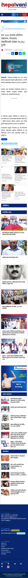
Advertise (4, 545)
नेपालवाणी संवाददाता (8, 50)
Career (3, 547)
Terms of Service (6, 552)
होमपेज (3, 27)
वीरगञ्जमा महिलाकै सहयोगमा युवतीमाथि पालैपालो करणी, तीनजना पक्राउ (17, 483)
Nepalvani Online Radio (7, 548)
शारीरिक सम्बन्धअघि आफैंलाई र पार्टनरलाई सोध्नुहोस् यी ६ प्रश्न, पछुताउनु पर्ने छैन (18, 492)
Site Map (3, 554)
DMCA (20, 576)
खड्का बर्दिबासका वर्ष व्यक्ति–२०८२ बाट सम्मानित (12, 308)
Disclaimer (16, 576)
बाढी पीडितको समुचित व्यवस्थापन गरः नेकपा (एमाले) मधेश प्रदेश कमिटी (13, 234)
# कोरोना (4, 139)
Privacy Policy (5, 550)
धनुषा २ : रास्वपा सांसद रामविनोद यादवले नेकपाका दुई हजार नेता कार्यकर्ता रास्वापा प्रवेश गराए (13, 358)
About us (3, 543)
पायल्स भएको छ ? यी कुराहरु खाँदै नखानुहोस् (17, 457)
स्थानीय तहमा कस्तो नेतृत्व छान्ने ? (10, 257)
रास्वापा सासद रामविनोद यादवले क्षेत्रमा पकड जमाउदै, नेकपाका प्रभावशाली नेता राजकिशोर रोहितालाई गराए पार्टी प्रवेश (13, 333)
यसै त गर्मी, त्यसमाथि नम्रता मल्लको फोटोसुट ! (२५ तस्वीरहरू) (17, 466)
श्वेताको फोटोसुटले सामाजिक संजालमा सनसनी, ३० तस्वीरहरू (18, 474)
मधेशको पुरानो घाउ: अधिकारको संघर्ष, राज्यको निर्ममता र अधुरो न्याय (13, 283)
